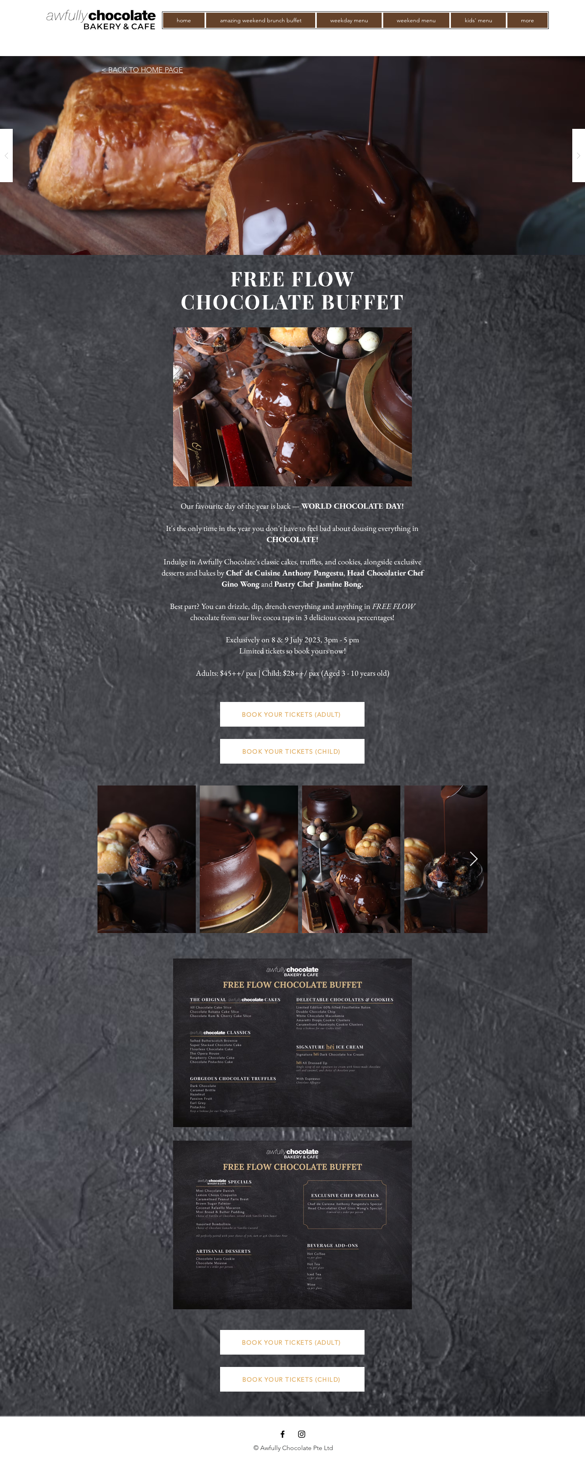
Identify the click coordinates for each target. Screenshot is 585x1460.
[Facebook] (282, 1434)
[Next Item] (473, 859)
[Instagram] (301, 1434)
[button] (527, 20)
